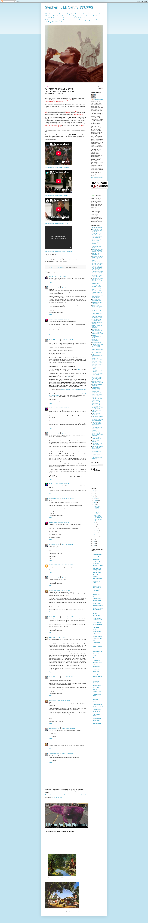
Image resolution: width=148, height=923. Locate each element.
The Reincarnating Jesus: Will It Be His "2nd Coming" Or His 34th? (97, 424)
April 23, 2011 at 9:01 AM (67, 339)
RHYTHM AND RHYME (54, 565)
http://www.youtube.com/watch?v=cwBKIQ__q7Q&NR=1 (59, 251)
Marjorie (51, 276)
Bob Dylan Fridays (97, 578)
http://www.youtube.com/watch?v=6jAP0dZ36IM (57, 167)
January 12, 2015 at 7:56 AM (68, 728)
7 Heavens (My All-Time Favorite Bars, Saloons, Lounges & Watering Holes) (97, 235)
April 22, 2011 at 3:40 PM (63, 319)
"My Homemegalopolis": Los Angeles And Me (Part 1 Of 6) (97, 356)
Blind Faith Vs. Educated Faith (95, 254)
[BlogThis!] (71, 267)
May (95, 523)
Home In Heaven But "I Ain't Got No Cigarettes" (97, 326)
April (95, 504)
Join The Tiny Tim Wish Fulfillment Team (97, 333)
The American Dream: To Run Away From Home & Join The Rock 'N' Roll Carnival (97, 406)
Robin (50, 637)
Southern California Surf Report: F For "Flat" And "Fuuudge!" (97, 397)
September (96, 531)
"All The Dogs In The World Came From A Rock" (97, 246)
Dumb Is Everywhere (98, 605)
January (96, 498)
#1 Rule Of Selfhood (97, 227)
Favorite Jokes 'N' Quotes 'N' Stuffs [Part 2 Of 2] (97, 292)
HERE (79, 369)
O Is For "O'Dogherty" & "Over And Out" (97, 374)
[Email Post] (67, 267)
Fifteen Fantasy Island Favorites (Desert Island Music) (97, 296)
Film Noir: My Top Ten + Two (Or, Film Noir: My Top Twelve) (97, 231)
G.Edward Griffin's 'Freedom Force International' (97, 626)
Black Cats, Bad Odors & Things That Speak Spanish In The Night (97, 250)
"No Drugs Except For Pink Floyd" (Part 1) (97, 360)
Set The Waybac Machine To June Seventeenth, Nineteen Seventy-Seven (97, 389)
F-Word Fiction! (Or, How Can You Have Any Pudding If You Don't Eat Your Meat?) (97, 307)
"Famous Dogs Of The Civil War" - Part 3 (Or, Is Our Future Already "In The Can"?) (97, 280)
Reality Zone (96, 671)
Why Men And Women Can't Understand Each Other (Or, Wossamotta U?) (97, 448)
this (68, 376)
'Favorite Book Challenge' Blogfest (96, 284)
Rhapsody (95, 674)
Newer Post (48, 794)
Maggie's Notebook (97, 646)
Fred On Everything (97, 622)
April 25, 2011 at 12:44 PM (68, 577)
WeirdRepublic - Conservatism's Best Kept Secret (97, 722)
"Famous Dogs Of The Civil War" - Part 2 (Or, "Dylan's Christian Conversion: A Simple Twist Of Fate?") (97, 274)
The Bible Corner (97, 691)
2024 (94, 541)
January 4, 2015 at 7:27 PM (68, 617)
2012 (94, 539)
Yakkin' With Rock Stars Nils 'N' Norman (97, 452)
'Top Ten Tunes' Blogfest (96, 441)
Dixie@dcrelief (52, 590)
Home (65, 794)
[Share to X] (73, 267)
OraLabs (95, 657)
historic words (96, 633)
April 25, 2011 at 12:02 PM (67, 565)
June (95, 525)
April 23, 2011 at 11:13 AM (63, 408)
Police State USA (97, 666)
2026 (94, 545)
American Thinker (97, 556)
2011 (94, 497)
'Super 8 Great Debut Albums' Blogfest (97, 402)
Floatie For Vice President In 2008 (96, 300)
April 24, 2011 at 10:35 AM (63, 483)
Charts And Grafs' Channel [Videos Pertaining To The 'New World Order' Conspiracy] (97, 587)
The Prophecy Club (97, 704)
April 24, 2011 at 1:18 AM (67, 433)
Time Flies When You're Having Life (96, 438)
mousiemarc (96, 649)
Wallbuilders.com (97, 718)
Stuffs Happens (96, 400)
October (96, 533)
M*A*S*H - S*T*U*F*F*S (95, 340)
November (96, 535)
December (96, 537)
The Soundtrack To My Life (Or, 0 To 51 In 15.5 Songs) (97, 429)
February (96, 500)
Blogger (80, 912)
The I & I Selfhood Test (97, 416)
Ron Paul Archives (97, 676)
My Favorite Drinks (96, 352)
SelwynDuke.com (97, 685)
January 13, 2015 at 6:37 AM (68, 753)
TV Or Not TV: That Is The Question (97, 444)
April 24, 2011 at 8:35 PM (63, 522)
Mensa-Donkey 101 (97, 342)
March (95, 502)
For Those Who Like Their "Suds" (97, 303)
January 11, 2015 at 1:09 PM (59, 637)
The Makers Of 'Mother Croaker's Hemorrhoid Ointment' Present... (97, 419)
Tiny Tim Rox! (96, 712)
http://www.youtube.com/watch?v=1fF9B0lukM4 (57, 195)
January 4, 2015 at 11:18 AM (63, 590)
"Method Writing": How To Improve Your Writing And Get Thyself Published (97, 346)
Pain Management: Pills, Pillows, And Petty (97, 382)
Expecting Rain (96, 615)
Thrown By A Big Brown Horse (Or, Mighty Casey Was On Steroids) (97, 433)
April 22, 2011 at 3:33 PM (67, 287)
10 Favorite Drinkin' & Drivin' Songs (97, 240)
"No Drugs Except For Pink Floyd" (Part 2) (97, 363)
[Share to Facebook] (75, 267)
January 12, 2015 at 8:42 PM (63, 743)
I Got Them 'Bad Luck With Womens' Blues (97, 330)
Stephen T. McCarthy (69, 7)
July (95, 526)
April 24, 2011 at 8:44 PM (67, 544)
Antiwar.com (96, 559)
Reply (50, 282)
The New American (97, 702)
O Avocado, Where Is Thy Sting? (97, 371)
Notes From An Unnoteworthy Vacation (95, 367)
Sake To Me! (96, 679)
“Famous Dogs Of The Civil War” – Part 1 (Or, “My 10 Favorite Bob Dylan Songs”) (97, 268)
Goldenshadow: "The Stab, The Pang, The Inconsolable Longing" (97, 316)
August (95, 529)
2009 (94, 493)
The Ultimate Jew (97, 709)
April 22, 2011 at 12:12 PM (60, 276)
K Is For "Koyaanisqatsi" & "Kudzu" (96, 336)
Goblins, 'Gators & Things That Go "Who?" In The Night (97, 312)
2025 (94, 543)
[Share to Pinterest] (76, 267)
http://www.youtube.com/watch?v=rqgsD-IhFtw (56, 223)
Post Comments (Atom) (56, 797)
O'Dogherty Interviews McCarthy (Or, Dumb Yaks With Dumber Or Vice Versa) (97, 377)
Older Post (83, 794)
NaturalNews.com (97, 651)
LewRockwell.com (97, 636)
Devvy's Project (97, 600)
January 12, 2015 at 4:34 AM (68, 677)
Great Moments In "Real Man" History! (96, 320)
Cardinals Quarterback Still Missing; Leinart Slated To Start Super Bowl (97, 258)
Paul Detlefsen (96, 660)
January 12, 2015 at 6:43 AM (63, 700)
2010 (94, 495)
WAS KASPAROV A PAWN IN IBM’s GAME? (98, 512)
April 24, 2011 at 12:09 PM (68, 498)
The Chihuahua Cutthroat (96, 414)
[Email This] (70, 267)
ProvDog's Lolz (96, 669)
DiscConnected (53, 319)
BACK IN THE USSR (98, 565)
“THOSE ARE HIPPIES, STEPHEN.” (97, 508)
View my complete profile (97, 177)
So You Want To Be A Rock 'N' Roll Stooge (97, 393)
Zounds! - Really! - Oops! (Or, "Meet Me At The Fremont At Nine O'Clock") (97, 456)
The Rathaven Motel (98, 707)
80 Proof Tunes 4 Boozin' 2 (96, 243)
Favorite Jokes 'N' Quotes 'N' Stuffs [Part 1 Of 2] (97, 288)
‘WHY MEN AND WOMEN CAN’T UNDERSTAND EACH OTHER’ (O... (98, 518)
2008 (94, 491)
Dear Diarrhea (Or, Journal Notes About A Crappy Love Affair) (97, 263)
